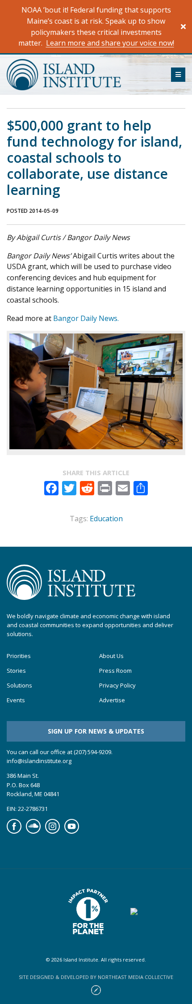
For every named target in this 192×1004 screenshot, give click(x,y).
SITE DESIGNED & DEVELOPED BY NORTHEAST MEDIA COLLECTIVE (96, 977)
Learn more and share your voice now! (110, 43)
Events (16, 700)
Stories (16, 671)
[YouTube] (71, 831)
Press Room (115, 671)
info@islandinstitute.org (39, 761)
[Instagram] (52, 831)
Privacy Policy (117, 685)
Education (106, 518)
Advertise (112, 700)
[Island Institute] (82, 74)
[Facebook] (14, 831)
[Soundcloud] (33, 831)
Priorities (19, 656)
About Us (111, 656)
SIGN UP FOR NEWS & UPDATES (96, 731)
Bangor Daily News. (87, 318)
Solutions (19, 685)
